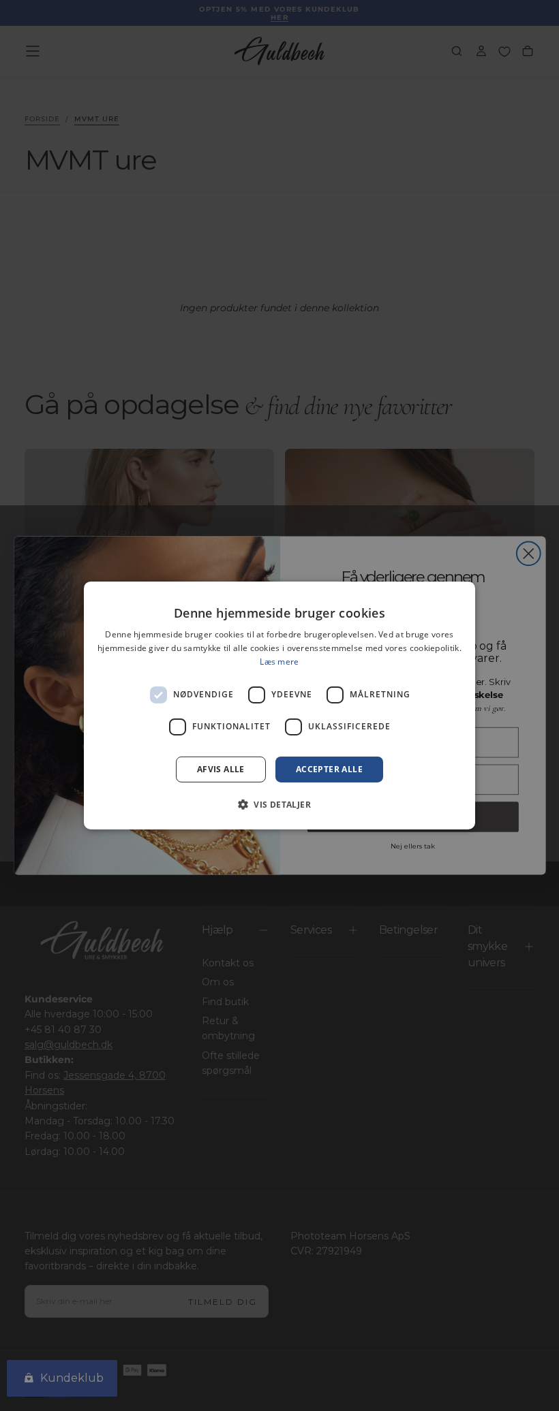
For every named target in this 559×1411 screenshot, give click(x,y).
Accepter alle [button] (329, 769)
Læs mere (279, 661)
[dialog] (279, 705)
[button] (279, 804)
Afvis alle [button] (221, 769)
